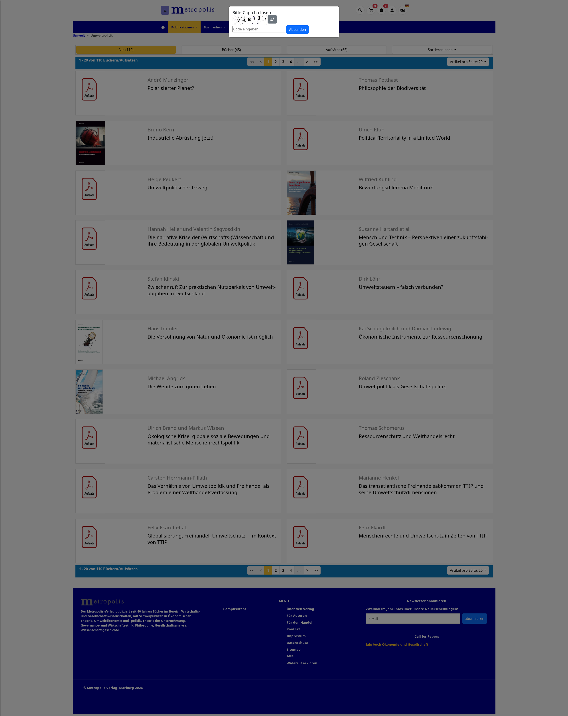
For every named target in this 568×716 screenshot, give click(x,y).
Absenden (297, 29)
